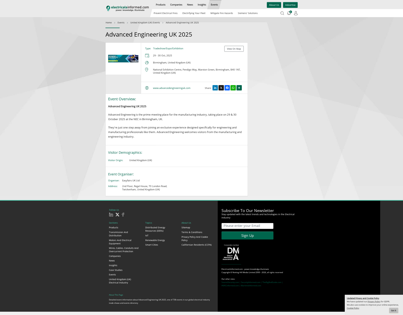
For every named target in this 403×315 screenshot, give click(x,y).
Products (113, 227)
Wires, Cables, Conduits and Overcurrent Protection (124, 250)
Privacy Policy (374, 301)
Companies (115, 256)
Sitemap (186, 227)
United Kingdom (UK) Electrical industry (120, 281)
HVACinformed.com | (231, 285)
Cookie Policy (353, 308)
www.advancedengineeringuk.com (171, 88)
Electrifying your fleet (193, 13)
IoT (146, 235)
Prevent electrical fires (166, 13)
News (112, 260)
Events (112, 274)
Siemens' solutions (248, 13)
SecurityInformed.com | (251, 282)
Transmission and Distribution (118, 234)
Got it (393, 310)
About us (274, 4)
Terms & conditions (192, 232)
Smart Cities (151, 244)
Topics (148, 222)
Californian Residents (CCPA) (197, 244)
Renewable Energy (155, 240)
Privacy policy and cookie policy (195, 238)
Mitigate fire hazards (221, 13)
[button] (160, 4)
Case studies (115, 270)
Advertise (290, 4)
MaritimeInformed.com (251, 285)
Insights (113, 265)
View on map (234, 48)
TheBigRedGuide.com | (272, 282)
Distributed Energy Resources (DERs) (155, 229)
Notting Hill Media (240, 272)
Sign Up (247, 235)
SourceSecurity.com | (231, 282)
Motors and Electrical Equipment (120, 242)
